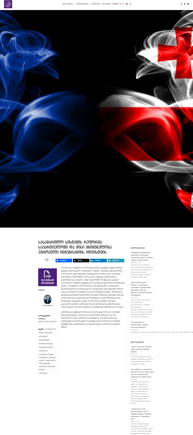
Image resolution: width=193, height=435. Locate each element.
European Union (51, 329)
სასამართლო (43, 351)
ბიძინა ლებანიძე (47, 306)
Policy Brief (48, 333)
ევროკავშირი (43, 336)
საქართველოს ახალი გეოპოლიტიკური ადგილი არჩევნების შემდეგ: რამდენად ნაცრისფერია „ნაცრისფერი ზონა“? (141, 414)
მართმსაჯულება (44, 340)
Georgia (41, 333)
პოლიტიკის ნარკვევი (46, 344)
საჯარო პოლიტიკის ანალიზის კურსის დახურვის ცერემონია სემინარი (141, 349)
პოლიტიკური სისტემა (46, 347)
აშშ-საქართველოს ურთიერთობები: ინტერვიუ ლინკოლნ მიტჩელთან (139, 324)
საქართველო (43, 373)
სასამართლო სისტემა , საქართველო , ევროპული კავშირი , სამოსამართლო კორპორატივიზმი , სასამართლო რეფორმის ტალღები (47, 362)
